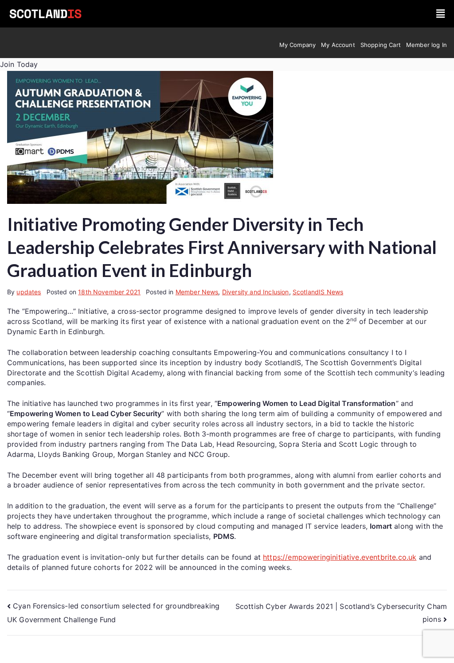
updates (28, 292)
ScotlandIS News (318, 292)
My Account (338, 44)
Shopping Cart (380, 44)
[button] (440, 13)
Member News (197, 292)
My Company (297, 44)
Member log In (426, 44)
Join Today (19, 64)
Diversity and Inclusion (255, 292)
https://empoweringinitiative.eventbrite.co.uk (339, 557)
